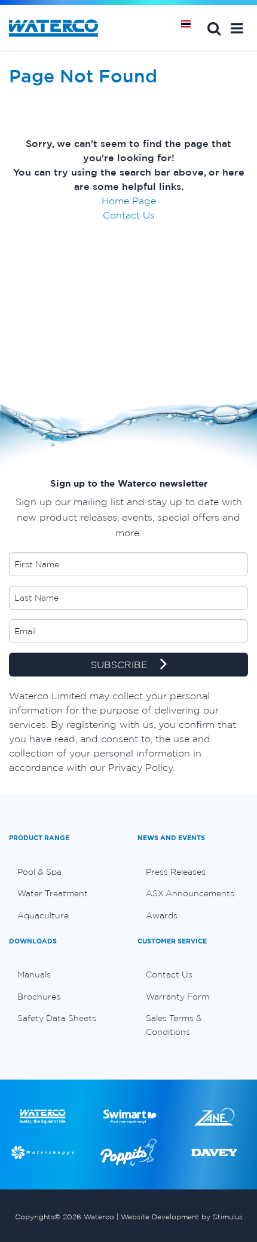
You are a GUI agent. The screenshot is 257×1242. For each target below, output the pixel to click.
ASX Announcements (190, 893)
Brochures (38, 996)
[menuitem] (64, 872)
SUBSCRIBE (121, 664)
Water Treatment (52, 893)
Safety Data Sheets (56, 1018)
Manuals (34, 974)
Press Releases (176, 872)
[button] (237, 28)
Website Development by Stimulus (182, 1217)
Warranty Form (177, 996)
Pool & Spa (39, 872)
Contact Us (129, 215)
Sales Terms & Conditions (174, 1024)
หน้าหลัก (190, 28)
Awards (162, 915)
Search (214, 28)
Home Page (129, 200)
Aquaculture (43, 915)
